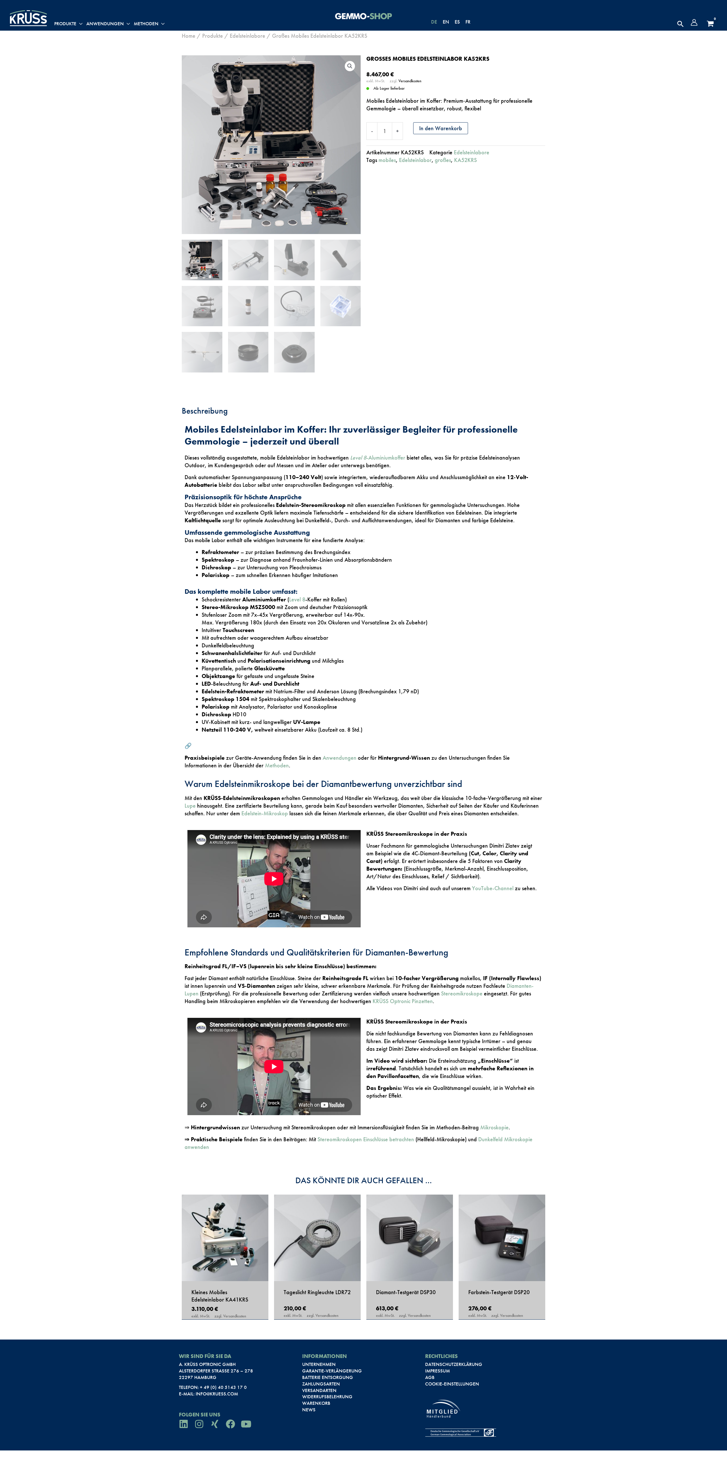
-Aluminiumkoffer (377, 457)
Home (188, 35)
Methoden (277, 765)
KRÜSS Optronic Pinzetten (403, 1001)
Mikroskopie (494, 1127)
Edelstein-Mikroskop (264, 813)
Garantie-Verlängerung (332, 1371)
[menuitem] (434, 21)
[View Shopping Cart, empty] (710, 24)
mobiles (387, 160)
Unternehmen (319, 1364)
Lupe (190, 805)
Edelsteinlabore (247, 35)
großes (443, 160)
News (309, 1409)
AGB (429, 1377)
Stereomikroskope (461, 993)
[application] (79, 23)
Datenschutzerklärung (453, 1364)
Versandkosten (409, 80)
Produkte (212, 35)
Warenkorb (316, 1403)
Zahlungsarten (321, 1384)
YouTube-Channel (492, 888)
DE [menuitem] (434, 21)
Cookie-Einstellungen (452, 1384)
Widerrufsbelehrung (327, 1396)
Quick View (225, 1273)
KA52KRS (465, 160)
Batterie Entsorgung (327, 1377)
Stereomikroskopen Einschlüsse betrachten (365, 1139)
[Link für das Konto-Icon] (694, 22)
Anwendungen (339, 757)
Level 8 (297, 599)
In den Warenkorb (440, 128)
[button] (680, 24)
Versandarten (319, 1390)
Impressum (437, 1371)
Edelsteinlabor (415, 160)
